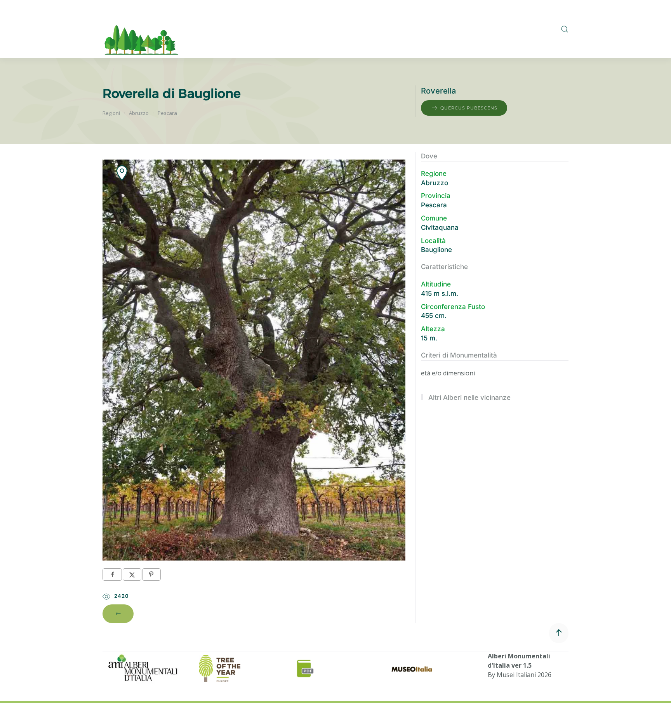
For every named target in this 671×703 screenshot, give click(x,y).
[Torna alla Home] (142, 29)
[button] (564, 29)
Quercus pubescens (468, 108)
